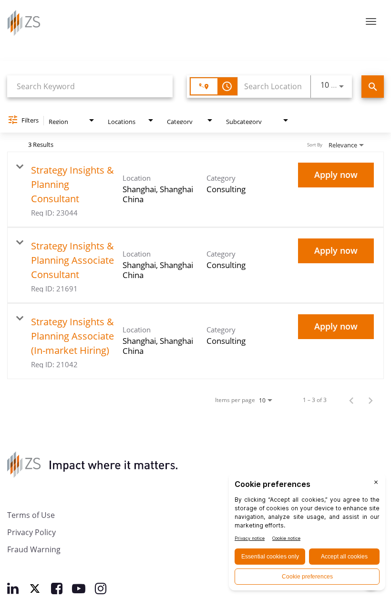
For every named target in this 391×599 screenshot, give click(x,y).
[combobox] (90, 86)
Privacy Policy (31, 532)
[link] (195, 189)
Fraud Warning (34, 549)
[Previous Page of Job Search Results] (351, 399)
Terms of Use (31, 515)
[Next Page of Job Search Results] (370, 399)
